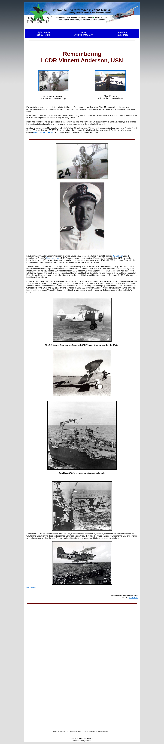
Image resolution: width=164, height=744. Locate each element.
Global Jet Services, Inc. (43, 132)
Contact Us (63, 731)
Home (55, 731)
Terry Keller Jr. (133, 598)
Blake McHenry (52, 258)
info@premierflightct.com (82, 740)
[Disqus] (82, 635)
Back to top (31, 587)
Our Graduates (75, 731)
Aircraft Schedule (89, 731)
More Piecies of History (83, 33)
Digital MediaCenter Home (43, 33)
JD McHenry (118, 256)
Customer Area (103, 731)
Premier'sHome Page (122, 33)
